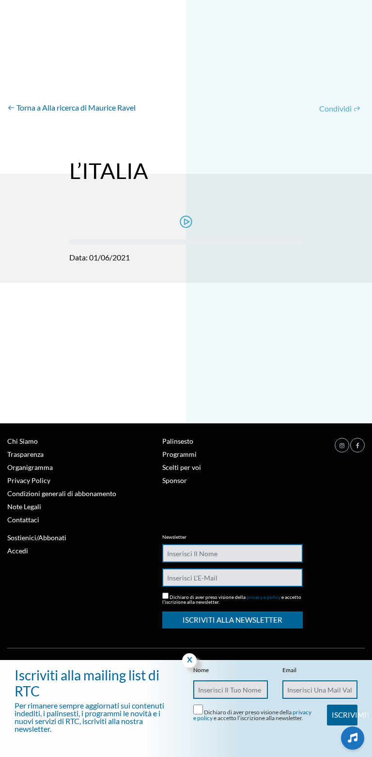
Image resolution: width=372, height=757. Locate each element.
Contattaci (23, 519)
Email (289, 670)
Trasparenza (25, 454)
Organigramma (30, 467)
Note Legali (24, 506)
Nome (201, 670)
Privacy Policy (28, 480)
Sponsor (174, 480)
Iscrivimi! (344, 714)
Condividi (336, 108)
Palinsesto (177, 441)
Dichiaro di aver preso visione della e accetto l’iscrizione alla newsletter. (231, 599)
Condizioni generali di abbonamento (61, 493)
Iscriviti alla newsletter (232, 619)
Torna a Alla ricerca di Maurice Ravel (75, 107)
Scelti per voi (181, 467)
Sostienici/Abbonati (36, 537)
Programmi (179, 454)
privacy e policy (263, 597)
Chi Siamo (22, 441)
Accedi (17, 551)
